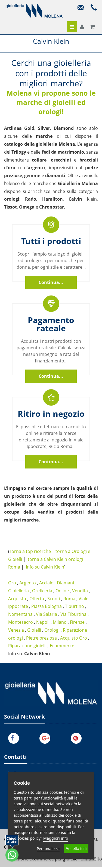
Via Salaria (46, 614)
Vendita (80, 591)
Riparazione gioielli (27, 646)
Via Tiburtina (73, 614)
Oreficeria (42, 591)
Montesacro (20, 622)
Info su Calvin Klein (45, 567)
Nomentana (20, 614)
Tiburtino (74, 606)
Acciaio (46, 583)
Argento (27, 583)
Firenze (77, 622)
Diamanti (66, 583)
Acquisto (17, 599)
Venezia (16, 630)
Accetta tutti (76, 848)
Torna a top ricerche (30, 551)
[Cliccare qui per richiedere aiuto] (11, 848)
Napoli (43, 622)
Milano (60, 622)
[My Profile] (82, 27)
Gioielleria (18, 591)
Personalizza (48, 848)
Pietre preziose (41, 638)
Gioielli (34, 630)
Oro (12, 583)
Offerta (36, 599)
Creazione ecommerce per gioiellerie (45, 859)
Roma (69, 599)
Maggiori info (55, 838)
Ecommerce (62, 646)
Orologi (52, 630)
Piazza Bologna (46, 606)
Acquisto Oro (73, 638)
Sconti (53, 599)
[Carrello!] (92, 27)
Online (62, 591)
